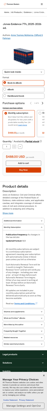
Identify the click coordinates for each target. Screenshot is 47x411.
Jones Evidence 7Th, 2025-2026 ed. (39, 12)
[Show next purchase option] (42, 103)
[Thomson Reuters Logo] (12, 4)
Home (6, 12)
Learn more (22, 125)
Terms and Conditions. (24, 303)
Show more (8, 213)
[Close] (44, 375)
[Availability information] (41, 141)
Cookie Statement (10, 400)
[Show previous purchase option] (31, 103)
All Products (16, 12)
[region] (23, 391)
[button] (23, 354)
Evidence (28, 12)
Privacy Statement (26, 400)
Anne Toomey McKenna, (22, 35)
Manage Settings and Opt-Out (23, 405)
